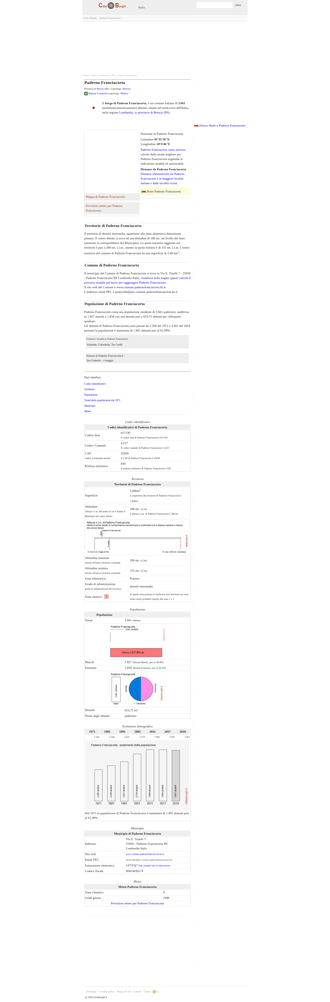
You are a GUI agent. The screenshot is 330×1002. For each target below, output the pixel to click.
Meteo (87, 411)
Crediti (147, 991)
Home (86, 75)
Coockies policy (106, 991)
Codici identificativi (95, 383)
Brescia (100, 89)
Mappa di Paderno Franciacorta (105, 196)
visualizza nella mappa (155, 278)
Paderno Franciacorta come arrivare (163, 149)
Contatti (137, 991)
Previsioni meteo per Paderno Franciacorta (104, 208)
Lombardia (104, 75)
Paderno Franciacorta (127, 75)
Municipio (89, 405)
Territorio (89, 389)
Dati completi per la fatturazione (154, 865)
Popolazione (91, 394)
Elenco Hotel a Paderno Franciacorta (222, 125)
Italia (141, 7)
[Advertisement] (165, 47)
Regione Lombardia (98, 93)
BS (113, 75)
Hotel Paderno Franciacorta (164, 191)
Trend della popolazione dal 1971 (102, 400)
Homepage (91, 991)
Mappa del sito (124, 991)
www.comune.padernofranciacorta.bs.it (141, 287)
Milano (123, 93)
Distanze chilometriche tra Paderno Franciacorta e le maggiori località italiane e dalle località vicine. (162, 178)
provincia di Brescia (150, 112)
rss (157, 991)
